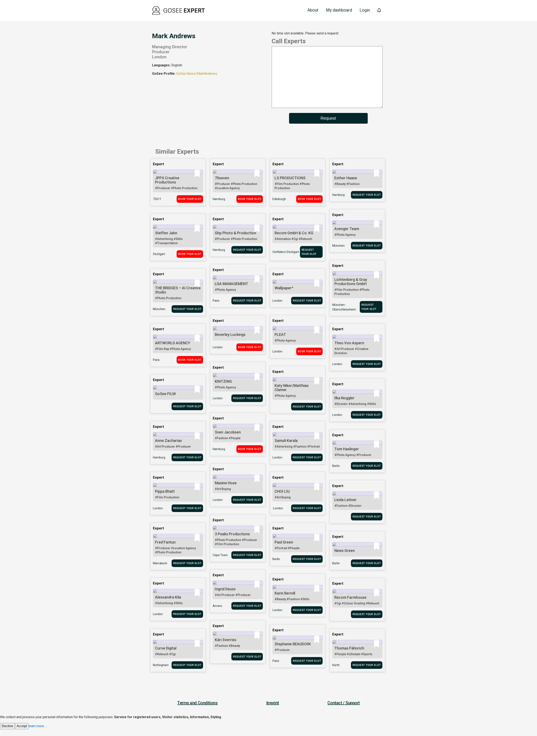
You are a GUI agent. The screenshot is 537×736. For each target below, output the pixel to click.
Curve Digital (165, 648)
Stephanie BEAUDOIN (292, 644)
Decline (7, 726)
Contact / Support (343, 702)
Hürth (336, 665)
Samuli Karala (286, 440)
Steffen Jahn (166, 233)
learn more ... (38, 726)
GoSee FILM (165, 394)
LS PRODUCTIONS (290, 178)
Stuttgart (159, 254)
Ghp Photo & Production (235, 233)
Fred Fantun (165, 542)
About (312, 10)
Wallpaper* (284, 288)
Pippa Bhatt (165, 491)
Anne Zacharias (168, 440)
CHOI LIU (282, 491)
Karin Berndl (285, 593)
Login (365, 10)
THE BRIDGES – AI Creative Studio (178, 290)
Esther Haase (345, 178)
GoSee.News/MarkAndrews (196, 74)
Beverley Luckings (230, 334)
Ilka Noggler (344, 398)
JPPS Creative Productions (167, 180)
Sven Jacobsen (228, 432)
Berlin (336, 466)
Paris (216, 300)
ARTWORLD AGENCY (172, 343)
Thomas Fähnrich (349, 648)
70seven (222, 178)
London (277, 300)
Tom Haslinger (346, 449)
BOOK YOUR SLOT (189, 199)
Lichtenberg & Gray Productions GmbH (350, 281)
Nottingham (161, 665)
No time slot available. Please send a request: (305, 33)
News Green (344, 550)
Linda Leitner (345, 500)
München (338, 245)
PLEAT (280, 334)
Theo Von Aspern (349, 343)
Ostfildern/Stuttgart (285, 252)
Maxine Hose (226, 483)
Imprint (272, 702)
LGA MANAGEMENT (231, 284)
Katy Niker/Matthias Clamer (292, 387)
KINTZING (223, 381)
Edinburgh (279, 199)
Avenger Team (346, 229)
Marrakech (160, 563)
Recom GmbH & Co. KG (294, 233)
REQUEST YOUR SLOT (367, 194)
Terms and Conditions (197, 702)
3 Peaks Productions (232, 534)
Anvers (217, 606)
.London (277, 508)
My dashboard (339, 10)
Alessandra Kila (168, 597)
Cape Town (220, 555)
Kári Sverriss (225, 640)
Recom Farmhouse (350, 597)
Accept (22, 726)
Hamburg (219, 199)
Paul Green (284, 542)
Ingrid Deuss (225, 589)
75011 (157, 199)
